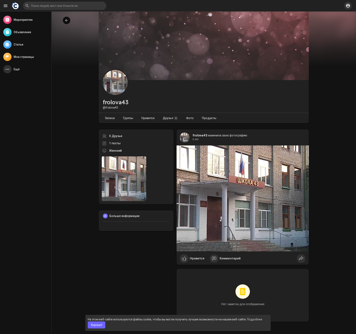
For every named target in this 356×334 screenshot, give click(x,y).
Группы (128, 118)
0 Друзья (115, 136)
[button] (64, 6)
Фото (190, 118)
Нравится (148, 118)
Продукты (209, 118)
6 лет (196, 139)
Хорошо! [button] (96, 325)
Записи (110, 118)
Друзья (170, 118)
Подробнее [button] (254, 319)
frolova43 (200, 135)
